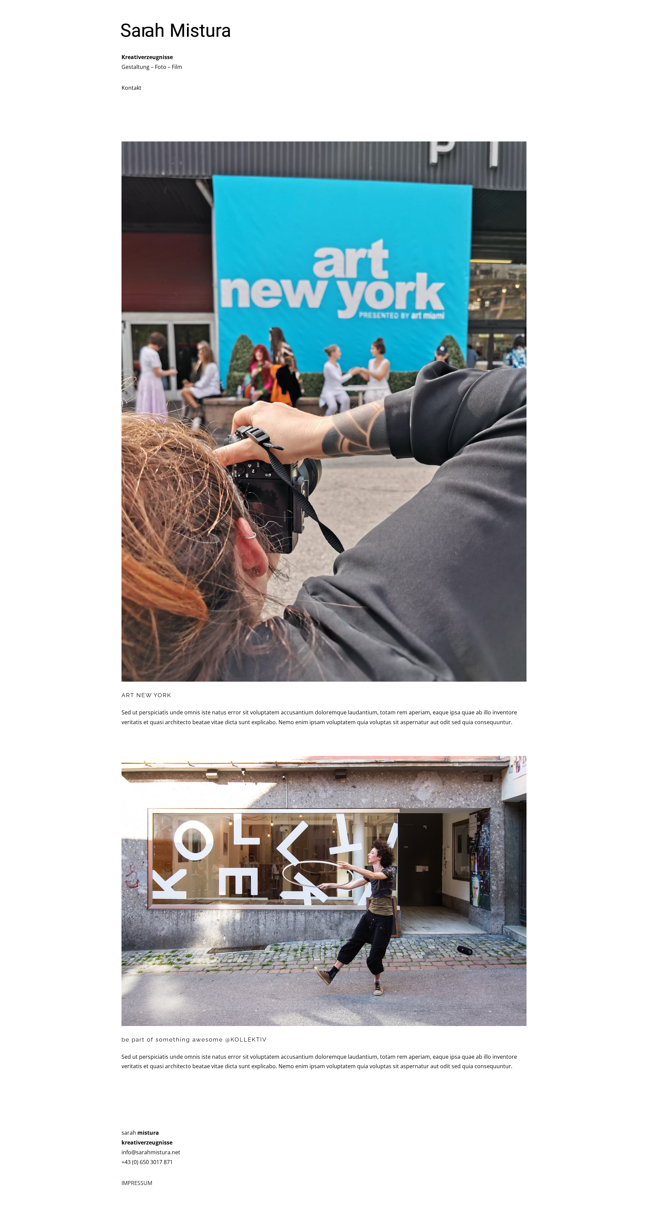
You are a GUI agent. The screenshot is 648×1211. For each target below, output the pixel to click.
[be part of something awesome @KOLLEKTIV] (324, 891)
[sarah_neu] (175, 16)
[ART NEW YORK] (324, 411)
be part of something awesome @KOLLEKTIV (194, 1039)
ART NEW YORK (146, 695)
